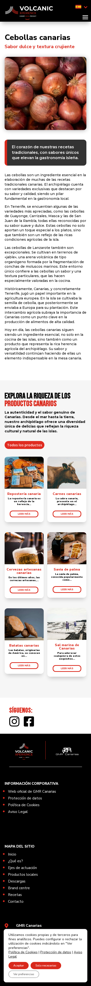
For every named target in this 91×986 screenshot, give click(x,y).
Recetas (15, 894)
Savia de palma (67, 569)
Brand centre (19, 888)
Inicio (12, 854)
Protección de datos (25, 798)
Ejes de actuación (22, 867)
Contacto (16, 901)
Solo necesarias (45, 965)
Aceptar (18, 965)
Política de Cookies (24, 805)
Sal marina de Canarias (67, 647)
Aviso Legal (18, 811)
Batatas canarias (24, 645)
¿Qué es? (15, 861)
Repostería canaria (24, 494)
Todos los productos (24, 445)
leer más (24, 514)
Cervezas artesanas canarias (24, 571)
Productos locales (23, 874)
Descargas (16, 881)
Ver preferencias (23, 974)
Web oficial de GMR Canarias (32, 791)
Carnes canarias (67, 494)
